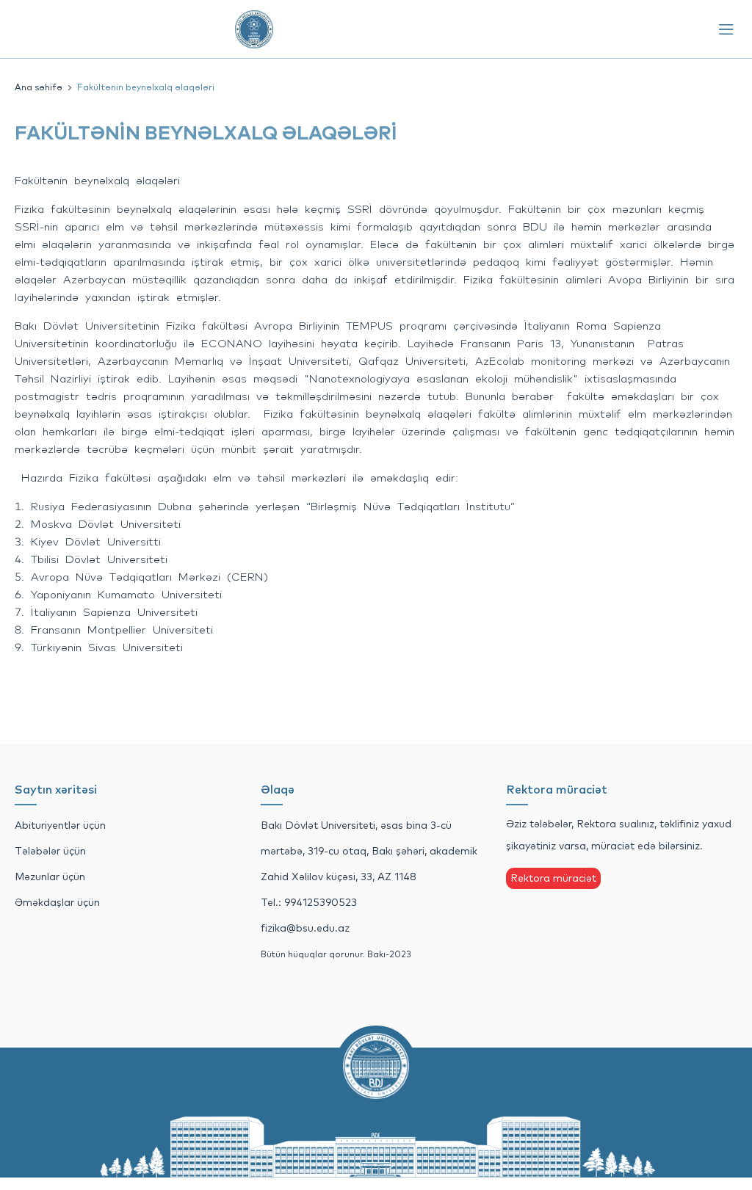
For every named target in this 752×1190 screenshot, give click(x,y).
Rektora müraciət (553, 878)
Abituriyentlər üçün (60, 825)
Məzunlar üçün (50, 876)
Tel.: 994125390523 (309, 902)
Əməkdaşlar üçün (57, 902)
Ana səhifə (38, 86)
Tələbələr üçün (50, 850)
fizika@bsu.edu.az (305, 928)
